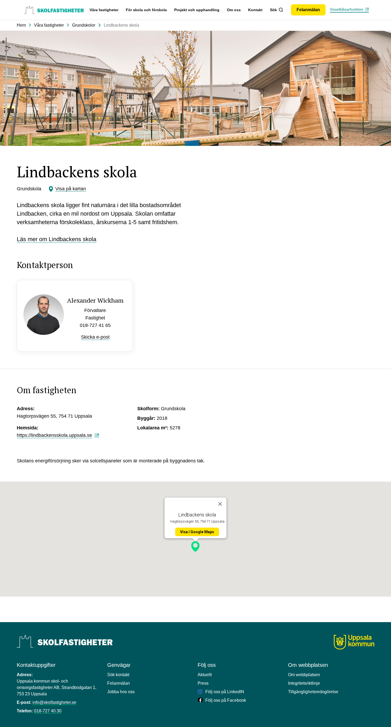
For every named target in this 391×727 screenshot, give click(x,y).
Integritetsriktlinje (304, 683)
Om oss (234, 10)
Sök (273, 10)
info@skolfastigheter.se (54, 702)
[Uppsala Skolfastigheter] (65, 641)
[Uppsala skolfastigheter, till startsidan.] (54, 10)
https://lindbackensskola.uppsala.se (54, 435)
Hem (21, 25)
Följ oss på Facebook (225, 700)
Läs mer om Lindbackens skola (56, 239)
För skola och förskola (146, 10)
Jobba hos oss (121, 691)
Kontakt (255, 10)
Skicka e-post (95, 337)
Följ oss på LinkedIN (224, 691)
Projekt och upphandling (196, 10)
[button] (195, 546)
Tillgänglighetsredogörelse (313, 691)
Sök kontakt (118, 674)
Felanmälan (118, 683)
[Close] (220, 504)
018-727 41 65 (95, 325)
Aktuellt (205, 674)
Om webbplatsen (304, 674)
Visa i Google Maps (197, 532)
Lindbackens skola (121, 25)
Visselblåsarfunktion (346, 9)
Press (203, 683)
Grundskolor (83, 25)
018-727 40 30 (47, 711)
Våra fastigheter (104, 10)
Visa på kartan (70, 188)
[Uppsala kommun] (354, 642)
